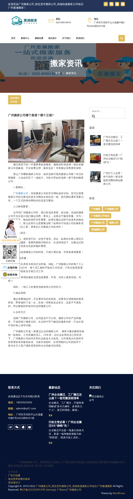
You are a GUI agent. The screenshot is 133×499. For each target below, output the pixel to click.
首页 (13, 38)
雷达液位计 (14, 482)
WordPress (119, 493)
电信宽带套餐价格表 (19, 478)
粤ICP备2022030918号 (32, 489)
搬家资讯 (66, 63)
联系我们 (80, 38)
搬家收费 (38, 38)
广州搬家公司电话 (100, 215)
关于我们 (66, 38)
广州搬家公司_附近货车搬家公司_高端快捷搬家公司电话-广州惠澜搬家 (74, 486)
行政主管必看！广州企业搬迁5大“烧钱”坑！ (113, 158)
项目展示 (52, 38)
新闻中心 (24, 38)
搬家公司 (113, 222)
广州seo (61, 489)
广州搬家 (95, 208)
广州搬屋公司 (98, 222)
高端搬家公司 (98, 229)
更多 (51, 415)
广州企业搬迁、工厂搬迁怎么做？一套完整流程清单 (113, 140)
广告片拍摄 (14, 475)
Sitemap (50, 489)
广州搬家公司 (20, 193)
